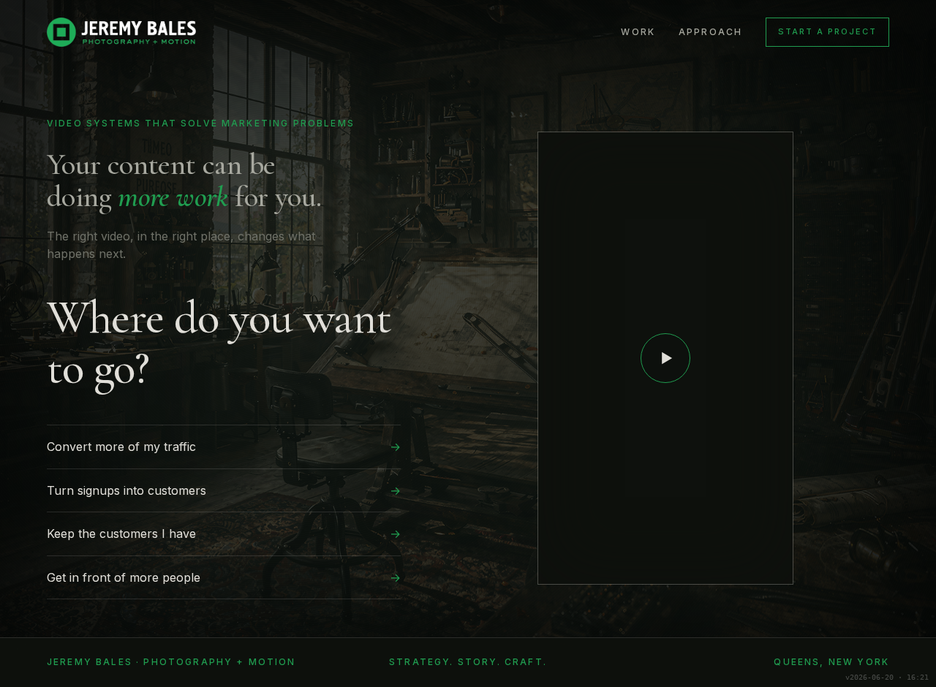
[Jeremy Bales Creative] (121, 32)
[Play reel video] (665, 358)
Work (638, 31)
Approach (710, 31)
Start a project (827, 31)
